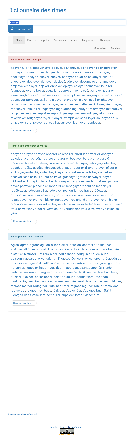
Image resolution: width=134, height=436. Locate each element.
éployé (68, 85)
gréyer (82, 176)
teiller (89, 204)
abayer (16, 153)
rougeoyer (34, 117)
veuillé (85, 208)
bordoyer (110, 67)
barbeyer (50, 158)
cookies (54, 426)
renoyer (31, 113)
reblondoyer (19, 104)
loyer (42, 95)
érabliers (81, 263)
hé (119, 263)
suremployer (34, 122)
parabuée (68, 276)
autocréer (62, 249)
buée (96, 253)
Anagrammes (88, 40)
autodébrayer (20, 158)
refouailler (33, 108)
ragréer (59, 281)
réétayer (107, 195)
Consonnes (60, 40)
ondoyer (116, 95)
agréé (24, 244)
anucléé (75, 244)
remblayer (47, 199)
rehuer (98, 285)
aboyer (16, 67)
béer (117, 249)
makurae (30, 272)
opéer (48, 276)
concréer (95, 258)
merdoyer (53, 95)
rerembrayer (19, 204)
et (90, 263)
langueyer (62, 181)
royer (46, 117)
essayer (16, 176)
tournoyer (79, 122)
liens (62, 426)
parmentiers (85, 276)
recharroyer (50, 104)
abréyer (39, 153)
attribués (30, 249)
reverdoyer (18, 117)
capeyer (54, 163)
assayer (107, 153)
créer (106, 258)
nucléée (111, 272)
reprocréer (18, 290)
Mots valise (100, 48)
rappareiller (57, 185)
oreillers (101, 181)
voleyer (96, 208)
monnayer (78, 181)
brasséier (17, 163)
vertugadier (72, 208)
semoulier (53, 295)
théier (118, 204)
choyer (44, 76)
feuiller (48, 176)
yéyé (14, 213)
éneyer (59, 172)
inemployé (81, 90)
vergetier (39, 208)
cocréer (70, 258)
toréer (79, 295)
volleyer (108, 208)
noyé (95, 95)
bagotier (106, 249)
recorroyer (66, 104)
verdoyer (94, 122)
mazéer (58, 272)
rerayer (95, 199)
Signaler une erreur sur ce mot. (22, 413)
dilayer (89, 167)
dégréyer (17, 167)
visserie (90, 295)
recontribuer (112, 281)
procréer (46, 281)
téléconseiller (103, 204)
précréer (33, 281)
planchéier (40, 185)
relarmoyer (97, 108)
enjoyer (44, 85)
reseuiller (35, 204)
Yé (117, 208)
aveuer (95, 249)
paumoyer (18, 99)
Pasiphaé (101, 276)
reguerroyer (80, 108)
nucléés (28, 276)
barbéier (36, 158)
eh (59, 263)
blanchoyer (71, 67)
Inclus (74, 40)
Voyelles (45, 40)
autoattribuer (46, 249)
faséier (28, 176)
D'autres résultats (23, 130)
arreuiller (81, 153)
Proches (31, 40)
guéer (112, 263)
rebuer (98, 281)
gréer (103, 263)
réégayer (100, 190)
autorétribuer (79, 249)
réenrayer (52, 195)
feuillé (38, 176)
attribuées (105, 244)
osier (57, 276)
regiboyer (48, 108)
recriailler (81, 104)
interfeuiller (46, 181)
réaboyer (107, 99)
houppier (31, 267)
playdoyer (71, 99)
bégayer (76, 158)
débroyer (33, 81)
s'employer (71, 117)
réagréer (71, 281)
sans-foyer (87, 117)
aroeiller (67, 153)
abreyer (27, 153)
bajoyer (57, 67)
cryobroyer (18, 81)
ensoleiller (89, 172)
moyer (86, 95)
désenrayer (64, 167)
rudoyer (56, 117)
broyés (51, 72)
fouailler (106, 85)
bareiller (63, 158)
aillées (55, 244)
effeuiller (112, 167)
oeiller (90, 181)
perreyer (26, 185)
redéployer (96, 104)
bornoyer (17, 72)
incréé (107, 267)
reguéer (87, 285)
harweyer (94, 176)
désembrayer (45, 167)
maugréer (44, 272)
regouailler (63, 108)
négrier (92, 272)
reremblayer (109, 199)
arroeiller (94, 153)
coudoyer (94, 76)
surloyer (66, 122)
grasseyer (69, 176)
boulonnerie (67, 253)
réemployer (113, 104)
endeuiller (46, 172)
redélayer (55, 190)
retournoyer (106, 113)
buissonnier (19, 258)
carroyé (76, 72)
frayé (57, 176)
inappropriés (93, 267)
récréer (27, 285)
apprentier (89, 244)
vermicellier (54, 208)
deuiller (79, 167)
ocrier (39, 276)
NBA (82, 272)
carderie (34, 258)
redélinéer (55, 285)
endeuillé (31, 172)
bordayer (89, 158)
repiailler (44, 113)
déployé (59, 81)
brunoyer (63, 72)
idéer (58, 267)
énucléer (68, 263)
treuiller (16, 208)
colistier (82, 258)
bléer (53, 253)
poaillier (94, 99)
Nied (101, 272)
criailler (107, 76)
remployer (18, 113)
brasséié (103, 158)
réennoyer (18, 108)
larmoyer (31, 95)
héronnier (17, 267)
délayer (30, 167)
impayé (32, 181)
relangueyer (19, 199)
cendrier (47, 258)
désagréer (30, 263)
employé (17, 85)
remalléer (111, 285)
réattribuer (85, 281)
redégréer (40, 285)
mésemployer (71, 95)
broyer (40, 72)
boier (99, 67)
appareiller (53, 153)
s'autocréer (73, 290)
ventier (27, 208)
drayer (100, 167)
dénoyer (47, 81)
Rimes (19, 40)
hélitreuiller (18, 181)
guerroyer (65, 90)
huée (42, 267)
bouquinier (83, 253)
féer (95, 263)
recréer (16, 285)
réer (66, 285)
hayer (107, 176)
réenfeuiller (36, 195)
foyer (29, 90)
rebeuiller (88, 185)
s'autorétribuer (93, 290)
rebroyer (35, 104)
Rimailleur (115, 48)
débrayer (95, 163)
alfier (64, 244)
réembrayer (19, 195)
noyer (105, 95)
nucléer (16, 276)
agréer (34, 244)
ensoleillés (105, 172)
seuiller (62, 204)
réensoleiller (68, 195)
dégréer (116, 258)
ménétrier (71, 272)
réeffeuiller (70, 190)
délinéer (16, 263)
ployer (83, 99)
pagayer (114, 181)
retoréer (32, 290)
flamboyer (93, 85)
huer (51, 267)
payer (15, 185)
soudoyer (103, 117)
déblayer (81, 163)
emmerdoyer (108, 81)
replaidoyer (59, 113)
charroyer (102, 72)
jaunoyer (96, 90)
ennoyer (56, 85)
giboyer (39, 90)
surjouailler (51, 122)
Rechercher (22, 29)
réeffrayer (85, 190)
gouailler (52, 90)
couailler (81, 76)
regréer (76, 285)
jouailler (108, 90)
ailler (25, 67)
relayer (34, 199)
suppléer (68, 295)
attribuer (16, 249)
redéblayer (103, 185)
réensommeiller (89, 195)
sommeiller (76, 204)
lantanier (17, 272)
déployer (73, 81)
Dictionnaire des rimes (37, 10)
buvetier (30, 163)
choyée (33, 76)
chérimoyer (18, 76)
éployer (79, 85)
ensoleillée (73, 172)
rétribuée (45, 290)
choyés (55, 76)
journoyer (17, 95)
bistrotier (30, 253)
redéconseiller (37, 190)
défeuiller (108, 163)
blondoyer (88, 67)
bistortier (17, 253)
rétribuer (58, 290)
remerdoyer (114, 108)
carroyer (88, 72)
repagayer (62, 199)
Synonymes (106, 40)
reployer (74, 113)
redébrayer (18, 190)
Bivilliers (43, 253)
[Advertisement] (32, 364)
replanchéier (79, 199)
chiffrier (59, 258)
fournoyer (17, 90)
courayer (67, 163)
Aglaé (15, 244)
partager (75, 426)
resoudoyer (89, 113)
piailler (43, 99)
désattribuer (47, 263)
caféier (42, 163)
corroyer (68, 76)
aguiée (45, 244)
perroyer (32, 99)
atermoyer (37, 67)
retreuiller (49, 204)
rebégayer (73, 185)
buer (104, 253)
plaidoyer (56, 99)
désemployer (89, 81)
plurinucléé (18, 281)
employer (30, 85)
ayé (47, 67)
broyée (29, 72)
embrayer (17, 172)
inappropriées (73, 267)
